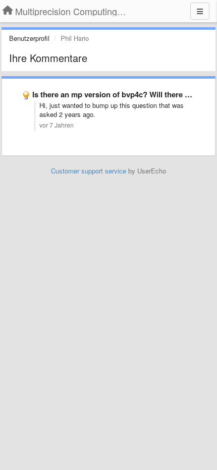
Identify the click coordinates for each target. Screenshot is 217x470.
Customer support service (88, 170)
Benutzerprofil (29, 38)
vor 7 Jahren (56, 125)
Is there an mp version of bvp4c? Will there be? (115, 94)
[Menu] (199, 11)
